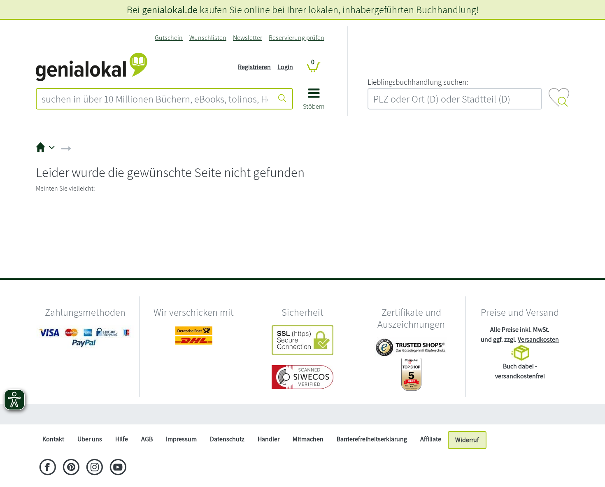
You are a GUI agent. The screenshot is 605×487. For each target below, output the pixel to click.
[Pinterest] (71, 468)
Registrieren (254, 67)
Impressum (181, 439)
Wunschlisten (207, 37)
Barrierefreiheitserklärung (372, 439)
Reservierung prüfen (296, 37)
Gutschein (169, 37)
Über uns (89, 439)
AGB (147, 439)
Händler (268, 439)
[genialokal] (91, 66)
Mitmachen (308, 439)
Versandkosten (538, 339)
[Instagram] (94, 468)
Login (285, 67)
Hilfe (121, 439)
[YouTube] (118, 468)
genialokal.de (170, 9)
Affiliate (430, 439)
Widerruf (467, 440)
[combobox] (155, 99)
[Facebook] (47, 468)
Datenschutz (227, 439)
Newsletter (247, 37)
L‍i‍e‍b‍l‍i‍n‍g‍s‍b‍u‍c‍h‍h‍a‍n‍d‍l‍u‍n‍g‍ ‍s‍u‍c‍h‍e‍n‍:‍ (418, 82)
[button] (314, 102)
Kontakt (53, 439)
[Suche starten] (282, 99)
